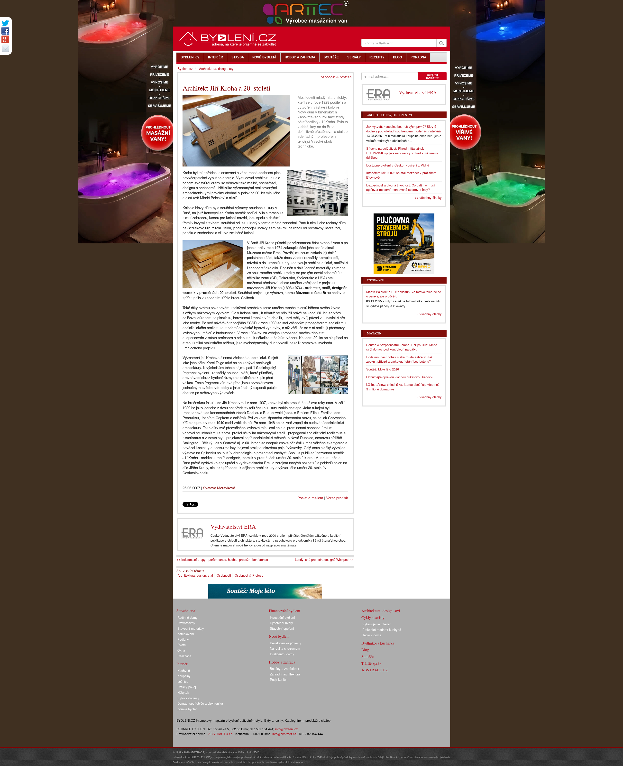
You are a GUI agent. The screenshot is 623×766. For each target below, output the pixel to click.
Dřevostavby (186, 622)
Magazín (374, 333)
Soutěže (367, 656)
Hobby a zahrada (282, 661)
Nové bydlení (279, 636)
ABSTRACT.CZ (374, 669)
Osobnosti (224, 575)
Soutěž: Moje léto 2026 (382, 369)
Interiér (181, 663)
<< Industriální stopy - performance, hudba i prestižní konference (222, 559)
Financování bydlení (284, 610)
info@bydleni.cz (286, 729)
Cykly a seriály (373, 617)
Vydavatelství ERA (233, 526)
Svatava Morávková (219, 487)
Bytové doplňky (188, 698)
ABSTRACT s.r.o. (220, 733)
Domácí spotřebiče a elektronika (200, 703)
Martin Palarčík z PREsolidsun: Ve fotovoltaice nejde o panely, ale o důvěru (403, 294)
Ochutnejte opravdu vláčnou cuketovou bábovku (400, 377)
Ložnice (182, 681)
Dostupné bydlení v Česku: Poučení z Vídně (397, 165)
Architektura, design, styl (195, 575)
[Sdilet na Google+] (5, 39)
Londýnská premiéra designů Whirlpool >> (324, 559)
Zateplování (185, 633)
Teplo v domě (371, 635)
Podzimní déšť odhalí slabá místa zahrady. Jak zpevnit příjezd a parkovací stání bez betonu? (399, 359)
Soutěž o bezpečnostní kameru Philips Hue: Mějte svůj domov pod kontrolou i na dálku (401, 347)
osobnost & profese (336, 76)
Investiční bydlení (282, 617)
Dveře (181, 644)
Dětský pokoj (186, 686)
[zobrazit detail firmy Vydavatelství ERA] (192, 533)
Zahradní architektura (285, 674)
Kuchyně (183, 670)
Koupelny (184, 676)
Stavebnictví (185, 610)
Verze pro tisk (337, 497)
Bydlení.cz (185, 68)
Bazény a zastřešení (284, 668)
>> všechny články (428, 197)
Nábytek (183, 692)
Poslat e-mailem (310, 497)
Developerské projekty (285, 643)
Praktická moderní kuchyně (381, 629)
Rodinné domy (187, 617)
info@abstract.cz (284, 733)
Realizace (184, 656)
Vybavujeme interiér (376, 624)
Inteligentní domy (282, 654)
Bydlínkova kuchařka (377, 643)
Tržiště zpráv (371, 663)
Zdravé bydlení (187, 709)
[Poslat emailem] (5, 48)
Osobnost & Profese (249, 575)
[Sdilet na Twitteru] (5, 23)
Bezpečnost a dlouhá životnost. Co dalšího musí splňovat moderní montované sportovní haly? (400, 187)
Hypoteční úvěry (281, 622)
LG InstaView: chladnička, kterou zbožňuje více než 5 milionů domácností (403, 386)
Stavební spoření (282, 628)
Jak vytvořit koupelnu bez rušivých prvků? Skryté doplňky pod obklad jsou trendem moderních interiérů (403, 128)
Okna (181, 650)
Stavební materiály (190, 628)
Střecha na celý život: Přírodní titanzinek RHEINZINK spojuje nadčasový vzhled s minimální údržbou (402, 153)
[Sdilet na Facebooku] (5, 31)
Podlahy (183, 639)
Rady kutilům (279, 679)
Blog (365, 649)
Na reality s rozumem (285, 648)
